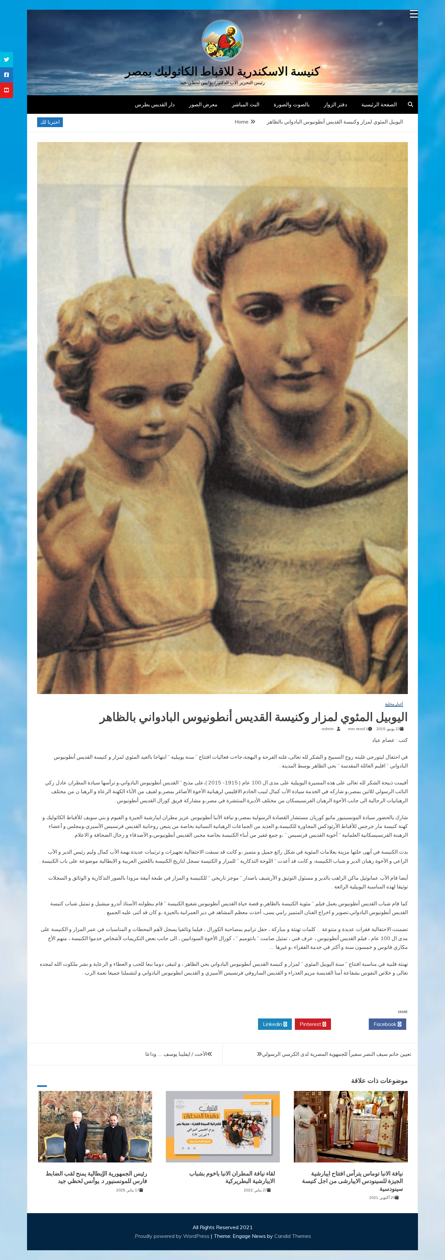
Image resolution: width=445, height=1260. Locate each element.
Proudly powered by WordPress (173, 1236)
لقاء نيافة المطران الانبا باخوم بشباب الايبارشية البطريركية (232, 1177)
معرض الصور (203, 104)
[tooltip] (6, 59)
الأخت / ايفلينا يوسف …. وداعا (176, 1054)
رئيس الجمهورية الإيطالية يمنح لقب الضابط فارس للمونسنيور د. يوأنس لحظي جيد (96, 1177)
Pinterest (311, 1024)
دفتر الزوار (335, 104)
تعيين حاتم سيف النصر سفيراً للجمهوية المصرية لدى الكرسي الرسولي (336, 1054)
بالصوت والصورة (291, 104)
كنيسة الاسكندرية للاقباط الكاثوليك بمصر (222, 71)
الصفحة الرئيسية (379, 104)
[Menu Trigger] (414, 14)
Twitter (348, 1024)
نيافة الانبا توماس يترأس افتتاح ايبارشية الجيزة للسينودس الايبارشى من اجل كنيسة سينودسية (352, 1181)
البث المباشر (245, 104)
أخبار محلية (394, 704)
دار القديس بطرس (155, 104)
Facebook (386, 1024)
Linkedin (273, 1024)
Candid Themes (292, 1236)
